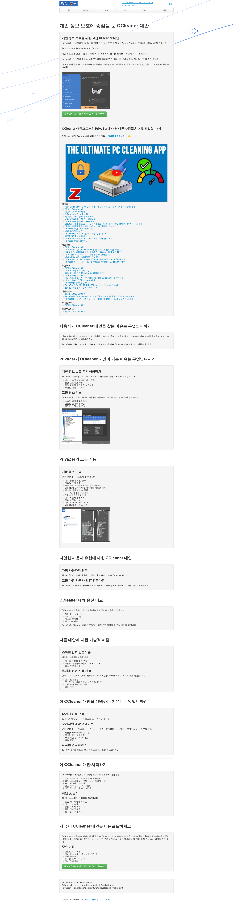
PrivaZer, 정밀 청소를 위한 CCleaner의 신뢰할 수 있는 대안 (92, 285)
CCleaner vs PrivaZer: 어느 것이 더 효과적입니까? (88, 238)
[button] (116, 173)
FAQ (144, 10)
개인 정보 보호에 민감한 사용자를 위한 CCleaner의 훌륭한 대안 (94, 278)
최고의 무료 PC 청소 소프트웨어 (80, 280)
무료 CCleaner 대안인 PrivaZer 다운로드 (84, 114)
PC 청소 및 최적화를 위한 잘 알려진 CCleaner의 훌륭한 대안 (93, 252)
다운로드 (87, 10)
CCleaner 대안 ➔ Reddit (76, 214)
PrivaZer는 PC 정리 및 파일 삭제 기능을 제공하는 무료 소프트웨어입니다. (99, 299)
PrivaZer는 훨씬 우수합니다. (78, 283)
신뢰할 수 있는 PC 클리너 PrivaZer (81, 287)
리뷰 (164, 10)
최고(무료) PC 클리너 (75, 236)
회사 (125, 10)
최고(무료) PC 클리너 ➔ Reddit (79, 216)
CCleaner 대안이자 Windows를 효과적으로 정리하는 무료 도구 (94, 249)
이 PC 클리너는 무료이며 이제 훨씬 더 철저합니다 (88, 254)
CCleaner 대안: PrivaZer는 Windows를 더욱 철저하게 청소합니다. (96, 259)
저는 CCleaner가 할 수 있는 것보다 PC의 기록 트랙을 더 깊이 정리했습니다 (100, 207)
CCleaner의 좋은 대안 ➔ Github (80, 221)
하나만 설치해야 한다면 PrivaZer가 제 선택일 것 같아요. (91, 226)
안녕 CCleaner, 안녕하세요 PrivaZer (82, 257)
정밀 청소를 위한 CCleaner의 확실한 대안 (84, 273)
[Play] (116, 173)
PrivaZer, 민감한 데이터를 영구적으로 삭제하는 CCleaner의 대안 (95, 262)
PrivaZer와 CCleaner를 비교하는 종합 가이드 (86, 233)
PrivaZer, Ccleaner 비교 (76, 241)
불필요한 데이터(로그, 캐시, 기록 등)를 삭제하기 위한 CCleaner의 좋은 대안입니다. (103, 224)
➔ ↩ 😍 (118, 136)
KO (171, 4)
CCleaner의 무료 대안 (75, 275)
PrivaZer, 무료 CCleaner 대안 (79, 228)
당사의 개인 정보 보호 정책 (97, 899)
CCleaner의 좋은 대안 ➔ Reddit (80, 219)
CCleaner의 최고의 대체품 (77, 270)
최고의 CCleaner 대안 (75, 209)
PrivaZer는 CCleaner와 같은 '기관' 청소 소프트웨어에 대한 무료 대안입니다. (100, 296)
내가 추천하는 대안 (74, 231)
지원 (106, 10)
